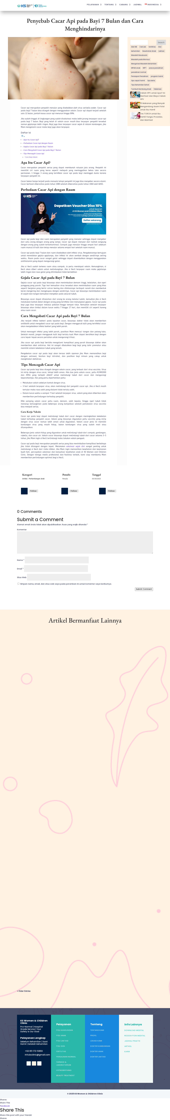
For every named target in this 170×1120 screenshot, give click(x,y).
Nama (20, 560)
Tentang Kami (97, 1030)
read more (26, 741)
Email (20, 568)
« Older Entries (24, 991)
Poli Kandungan (64, 1030)
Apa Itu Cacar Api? (31, 140)
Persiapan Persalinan (139, 76)
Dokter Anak (96, 1051)
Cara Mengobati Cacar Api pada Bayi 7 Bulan (42, 150)
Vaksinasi (157, 89)
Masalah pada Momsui (140, 59)
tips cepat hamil (138, 80)
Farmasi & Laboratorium (63, 1063)
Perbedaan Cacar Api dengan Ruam (38, 143)
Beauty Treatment (65, 1075)
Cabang (123, 5)
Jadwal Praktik (132, 1041)
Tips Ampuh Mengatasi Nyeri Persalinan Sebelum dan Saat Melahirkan (57, 962)
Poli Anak (61, 1035)
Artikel (24, 479)
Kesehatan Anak (149, 51)
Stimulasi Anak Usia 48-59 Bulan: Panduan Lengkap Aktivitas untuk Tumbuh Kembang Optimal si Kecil (75, 843)
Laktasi (161, 51)
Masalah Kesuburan (139, 55)
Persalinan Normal (66, 1056)
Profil (93, 1035)
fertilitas (152, 47)
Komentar (22, 529)
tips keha (151, 80)
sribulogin (26, 726)
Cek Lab (143, 47)
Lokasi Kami (96, 1041)
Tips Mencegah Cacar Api (34, 154)
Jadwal (137, 5)
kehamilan (135, 51)
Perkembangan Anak (36, 479)
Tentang (109, 5)
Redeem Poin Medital (134, 1035)
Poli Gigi (60, 1046)
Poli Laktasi (62, 1041)
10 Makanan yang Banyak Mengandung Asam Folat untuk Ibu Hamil (152, 106)
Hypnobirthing (63, 1070)
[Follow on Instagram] (64, 491)
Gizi (159, 47)
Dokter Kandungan (100, 1046)
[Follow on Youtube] (102, 491)
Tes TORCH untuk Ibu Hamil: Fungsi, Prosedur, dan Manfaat (151, 116)
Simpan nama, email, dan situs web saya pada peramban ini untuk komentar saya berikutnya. (66, 584)
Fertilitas (61, 1051)
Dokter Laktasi (98, 1056)
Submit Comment (144, 589)
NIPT (144, 68)
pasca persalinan (156, 68)
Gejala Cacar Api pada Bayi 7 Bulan (38, 147)
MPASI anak (135, 68)
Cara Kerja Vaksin (31, 157)
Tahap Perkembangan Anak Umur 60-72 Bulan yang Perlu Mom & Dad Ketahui (61, 722)
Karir (127, 1051)
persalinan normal (138, 72)
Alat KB (134, 47)
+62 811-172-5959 (34, 1051)
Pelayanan (93, 5)
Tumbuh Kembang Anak (141, 89)
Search (161, 42)
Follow (33, 491)
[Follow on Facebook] (24, 491)
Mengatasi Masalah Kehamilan (143, 64)
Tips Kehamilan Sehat (140, 85)
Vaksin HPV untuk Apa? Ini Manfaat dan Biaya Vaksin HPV (153, 96)
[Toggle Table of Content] (23, 136)
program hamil (157, 76)
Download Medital (134, 1030)
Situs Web (21, 577)
